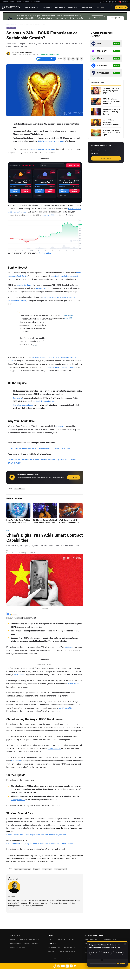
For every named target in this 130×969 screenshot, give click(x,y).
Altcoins (12, 24)
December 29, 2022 (68, 316)
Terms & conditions (67, 952)
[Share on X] (64, 59)
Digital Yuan (47, 869)
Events (12, 1)
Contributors (34, 939)
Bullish (94, 953)
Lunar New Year (60, 869)
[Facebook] (103, 2)
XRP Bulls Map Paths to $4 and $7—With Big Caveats (111, 112)
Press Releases (16, 944)
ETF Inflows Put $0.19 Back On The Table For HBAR (111, 133)
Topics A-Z (71, 939)
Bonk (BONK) (19, 489)
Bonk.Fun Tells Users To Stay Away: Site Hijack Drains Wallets (18, 522)
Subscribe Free (106, 158)
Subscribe (122, 7)
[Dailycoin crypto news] (11, 7)
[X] (116, 2)
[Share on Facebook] (69, 59)
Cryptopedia (60, 939)
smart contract (19, 675)
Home (7, 24)
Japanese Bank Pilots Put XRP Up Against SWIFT (111, 91)
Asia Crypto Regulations (22, 869)
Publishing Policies (17, 948)
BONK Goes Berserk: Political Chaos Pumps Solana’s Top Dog (45, 522)
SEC (100, 939)
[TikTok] (100, 2)
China (36, 869)
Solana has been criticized (23, 405)
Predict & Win (73, 165)
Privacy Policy (69, 948)
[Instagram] (113, 2)
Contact (18, 1)
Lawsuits (107, 939)
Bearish (106, 953)
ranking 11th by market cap (43, 401)
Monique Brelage (26, 53)
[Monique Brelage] (8, 53)
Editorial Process (31, 944)
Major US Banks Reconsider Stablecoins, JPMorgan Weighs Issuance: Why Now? (111, 122)
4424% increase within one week (51, 141)
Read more (11, 910)
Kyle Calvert (12, 550)
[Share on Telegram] (77, 59)
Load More (44, 921)
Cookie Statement (54, 948)
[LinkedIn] (109, 2)
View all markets (28, 165)
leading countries (18, 799)
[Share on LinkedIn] (73, 59)
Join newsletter (35, 1)
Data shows (17, 398)
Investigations (91, 939)
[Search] (112, 7)
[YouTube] (106, 2)
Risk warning (52, 952)
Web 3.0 (116, 939)
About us (5, 1)
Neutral (118, 953)
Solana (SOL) (60, 426)
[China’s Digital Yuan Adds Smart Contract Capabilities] (14, 893)
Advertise (26, 1)
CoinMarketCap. (44, 253)
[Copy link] (81, 59)
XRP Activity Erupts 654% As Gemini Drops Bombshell (111, 101)
